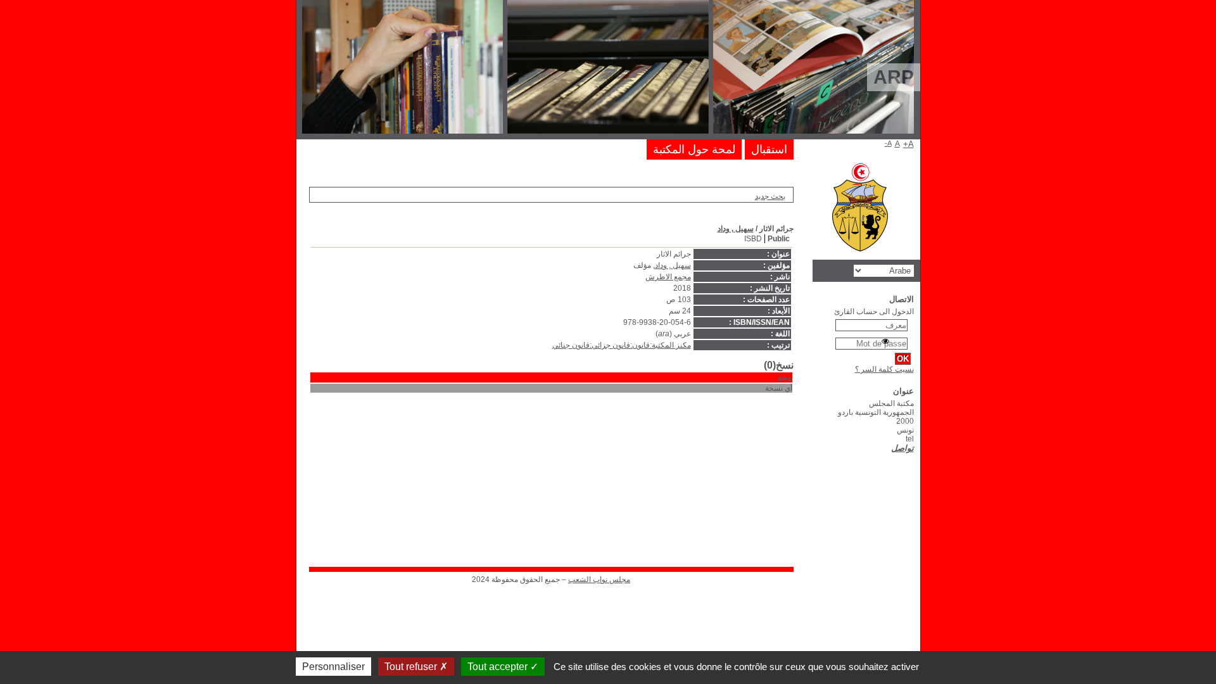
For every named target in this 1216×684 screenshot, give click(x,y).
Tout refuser (412, 666)
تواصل (902, 448)
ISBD (753, 238)
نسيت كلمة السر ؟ (884, 369)
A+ (908, 144)
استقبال (769, 149)
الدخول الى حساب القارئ (874, 311)
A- (888, 143)
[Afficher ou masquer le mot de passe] (885, 341)
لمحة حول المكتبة (694, 149)
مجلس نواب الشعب (599, 579)
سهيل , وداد (736, 228)
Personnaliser (333, 666)
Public (779, 238)
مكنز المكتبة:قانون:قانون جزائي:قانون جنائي (621, 345)
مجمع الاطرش (668, 276)
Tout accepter (498, 666)
